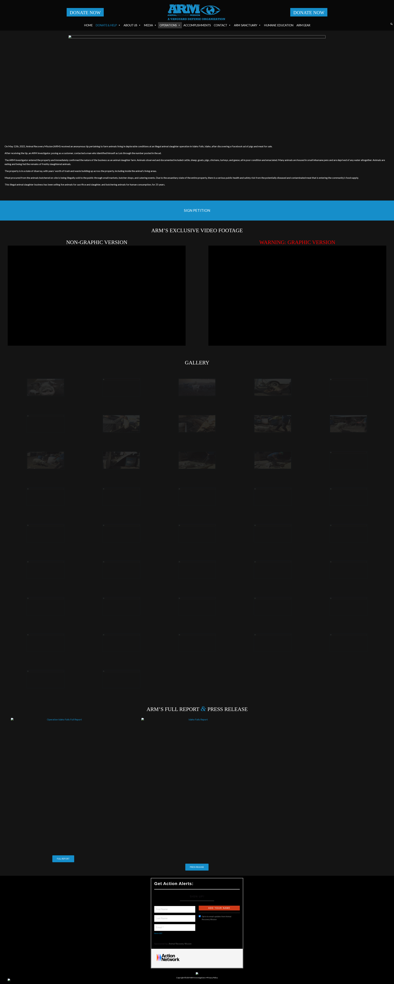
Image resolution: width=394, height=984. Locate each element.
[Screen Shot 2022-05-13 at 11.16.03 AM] (348, 569)
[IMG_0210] (45, 387)
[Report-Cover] (197, 790)
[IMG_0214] (197, 387)
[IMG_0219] (348, 424)
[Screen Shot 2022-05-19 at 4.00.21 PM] (121, 424)
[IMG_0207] (121, 533)
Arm (245, 25)
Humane (278, 25)
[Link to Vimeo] (379, 980)
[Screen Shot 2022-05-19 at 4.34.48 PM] (273, 569)
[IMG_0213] (121, 679)
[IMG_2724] (348, 642)
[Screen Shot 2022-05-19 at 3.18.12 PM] (273, 496)
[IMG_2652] (45, 606)
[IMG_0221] (121, 460)
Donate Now (85, 12)
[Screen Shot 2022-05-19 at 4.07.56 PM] (45, 533)
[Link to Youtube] (384, 980)
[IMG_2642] (197, 496)
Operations (168, 25)
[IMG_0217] (197, 460)
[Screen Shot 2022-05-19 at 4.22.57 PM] (273, 606)
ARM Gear (303, 25)
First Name (161, 907)
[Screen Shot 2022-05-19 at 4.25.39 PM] (45, 496)
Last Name (161, 917)
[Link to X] (374, 980)
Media (148, 25)
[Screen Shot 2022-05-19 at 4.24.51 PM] (197, 533)
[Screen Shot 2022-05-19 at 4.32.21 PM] (121, 606)
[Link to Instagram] (370, 980)
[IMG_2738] (348, 387)
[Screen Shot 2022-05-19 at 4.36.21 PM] (45, 642)
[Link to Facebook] (365, 980)
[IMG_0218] (273, 424)
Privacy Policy (212, 978)
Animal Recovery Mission (180, 944)
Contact (220, 25)
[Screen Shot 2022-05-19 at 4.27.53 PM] (197, 569)
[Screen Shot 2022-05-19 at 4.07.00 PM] (348, 533)
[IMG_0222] (45, 424)
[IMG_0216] (273, 460)
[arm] (197, 12)
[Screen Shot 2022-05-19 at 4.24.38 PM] (273, 533)
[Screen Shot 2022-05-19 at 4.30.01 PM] (197, 424)
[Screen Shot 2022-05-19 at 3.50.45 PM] (273, 387)
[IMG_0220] (45, 460)
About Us (130, 25)
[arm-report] (63, 785)
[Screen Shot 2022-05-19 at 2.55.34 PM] (45, 569)
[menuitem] (391, 24)
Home (88, 25)
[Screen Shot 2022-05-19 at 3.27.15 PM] (348, 496)
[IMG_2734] (45, 679)
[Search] (391, 24)
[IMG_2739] (197, 642)
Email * (159, 926)
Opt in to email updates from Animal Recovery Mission (216, 918)
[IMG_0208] (348, 460)
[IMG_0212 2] (121, 496)
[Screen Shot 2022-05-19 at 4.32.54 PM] (348, 606)
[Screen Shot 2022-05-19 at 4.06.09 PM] (121, 642)
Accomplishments (197, 25)
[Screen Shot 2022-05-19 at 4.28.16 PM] (197, 606)
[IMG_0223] (121, 387)
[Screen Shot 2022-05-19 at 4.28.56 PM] (121, 569)
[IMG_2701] (273, 642)
